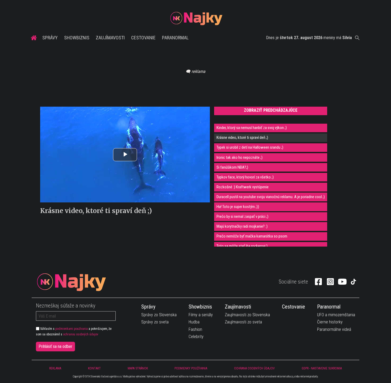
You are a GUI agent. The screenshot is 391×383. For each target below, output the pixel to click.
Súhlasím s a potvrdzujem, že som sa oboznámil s (73, 331)
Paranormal (175, 37)
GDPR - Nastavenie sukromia (322, 368)
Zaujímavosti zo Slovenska (247, 314)
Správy (50, 37)
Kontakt (94, 368)
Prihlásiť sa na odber (55, 346)
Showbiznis (76, 37)
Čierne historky (330, 321)
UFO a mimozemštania (336, 314)
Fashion (195, 329)
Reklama (55, 368)
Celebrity (196, 336)
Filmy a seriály (201, 314)
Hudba (194, 321)
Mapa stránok (138, 368)
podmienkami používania (71, 329)
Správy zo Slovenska (159, 314)
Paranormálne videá (334, 329)
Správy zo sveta (155, 321)
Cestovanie (143, 37)
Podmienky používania (190, 368)
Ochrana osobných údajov (254, 368)
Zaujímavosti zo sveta (243, 321)
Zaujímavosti (110, 37)
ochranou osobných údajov (80, 334)
